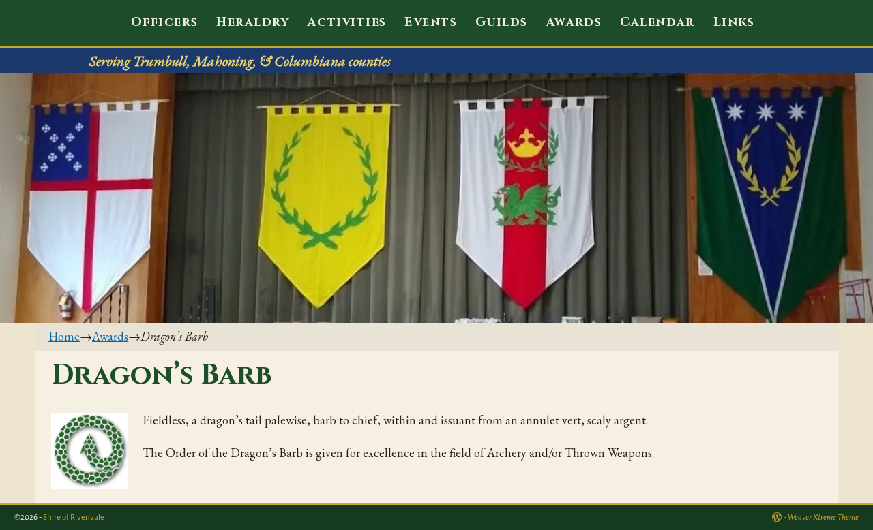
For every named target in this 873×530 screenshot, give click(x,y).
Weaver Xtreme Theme (823, 517)
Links (733, 22)
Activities (347, 22)
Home (64, 336)
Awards (574, 22)
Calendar (657, 22)
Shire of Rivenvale (73, 517)
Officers (164, 22)
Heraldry (252, 22)
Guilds (501, 22)
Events (430, 22)
